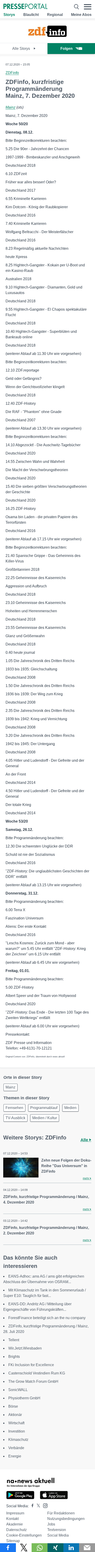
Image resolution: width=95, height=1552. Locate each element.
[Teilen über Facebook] (8, 1547)
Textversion (56, 1530)
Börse (13, 1406)
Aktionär (15, 1415)
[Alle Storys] (47, 39)
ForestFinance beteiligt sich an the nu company (47, 1318)
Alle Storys (21, 49)
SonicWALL (18, 1390)
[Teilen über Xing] (55, 1547)
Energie (14, 1456)
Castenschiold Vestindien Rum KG (36, 1373)
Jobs (51, 1524)
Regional (55, 15)
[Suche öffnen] (76, 7)
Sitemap (13, 1541)
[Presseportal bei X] (37, 1506)
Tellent (13, 1340)
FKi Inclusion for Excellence (31, 1365)
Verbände (16, 1448)
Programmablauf (43, 1108)
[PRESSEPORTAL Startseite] (25, 7)
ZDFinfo (12, 73)
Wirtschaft (16, 1423)
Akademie (14, 1524)
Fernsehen (14, 1108)
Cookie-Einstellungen (24, 1535)
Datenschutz (16, 1530)
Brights (14, 1357)
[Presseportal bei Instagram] (44, 1505)
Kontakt (12, 1519)
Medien (70, 1108)
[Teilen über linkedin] (71, 1547)
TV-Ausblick (15, 1118)
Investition (16, 1431)
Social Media (58, 1535)
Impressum (15, 1513)
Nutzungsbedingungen (66, 1519)
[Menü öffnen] (88, 7)
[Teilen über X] (24, 1547)
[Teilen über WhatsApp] (40, 1547)
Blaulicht (31, 15)
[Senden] (87, 1547)
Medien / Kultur (44, 1118)
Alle (84, 1140)
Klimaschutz (18, 1440)
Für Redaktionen (61, 1513)
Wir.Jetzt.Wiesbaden (25, 1348)
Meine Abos (81, 15)
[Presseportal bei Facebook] (31, 1506)
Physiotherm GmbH (24, 1398)
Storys (9, 15)
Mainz (10, 107)
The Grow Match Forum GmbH (33, 1381)
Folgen (66, 49)
